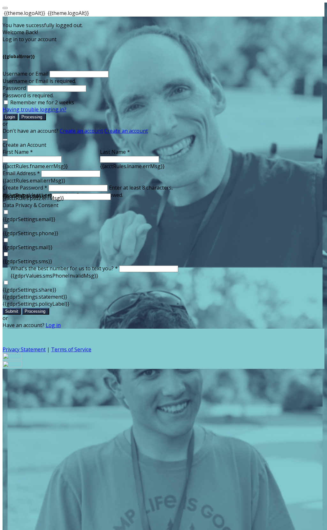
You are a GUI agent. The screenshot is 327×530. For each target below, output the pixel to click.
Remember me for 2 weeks (42, 102)
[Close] (5, 140)
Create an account (81, 130)
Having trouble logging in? (34, 109)
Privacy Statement (24, 349)
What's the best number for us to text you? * (64, 268)
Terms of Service (71, 349)
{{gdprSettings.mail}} (27, 247)
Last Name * (115, 151)
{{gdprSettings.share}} (29, 289)
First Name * (18, 151)
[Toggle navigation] (5, 8)
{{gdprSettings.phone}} (30, 233)
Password (14, 88)
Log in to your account (30, 39)
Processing (32, 117)
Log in (53, 325)
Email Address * (21, 173)
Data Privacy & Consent (30, 205)
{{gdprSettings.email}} (29, 219)
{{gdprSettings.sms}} (27, 261)
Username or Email (25, 73)
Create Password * (25, 187)
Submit (11, 311)
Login (10, 117)
